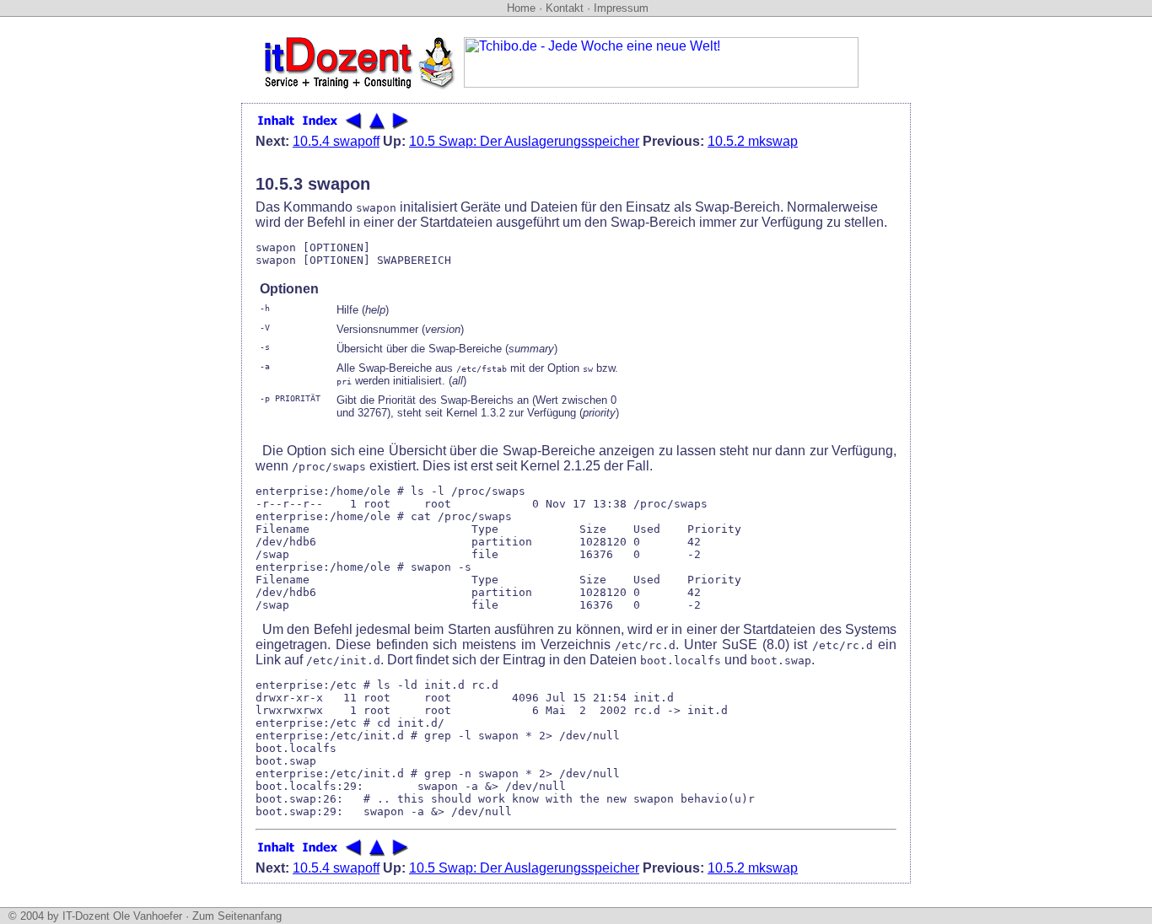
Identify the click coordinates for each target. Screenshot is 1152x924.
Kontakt (565, 8)
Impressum (621, 8)
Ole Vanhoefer (147, 916)
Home (521, 8)
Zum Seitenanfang (237, 916)
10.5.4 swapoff (336, 141)
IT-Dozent (86, 916)
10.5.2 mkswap (753, 141)
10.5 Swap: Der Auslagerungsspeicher (524, 141)
